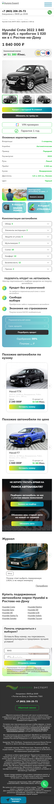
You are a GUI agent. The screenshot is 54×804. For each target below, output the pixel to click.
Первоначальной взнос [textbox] (19, 320)
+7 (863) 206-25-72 (14, 11)
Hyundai (19, 19)
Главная (5, 19)
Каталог (12, 19)
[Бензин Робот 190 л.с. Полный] (27, 376)
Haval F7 (14, 452)
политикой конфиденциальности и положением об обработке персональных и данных (26, 669)
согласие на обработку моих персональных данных (27, 672)
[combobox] (27, 320)
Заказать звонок (36, 197)
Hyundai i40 (7, 613)
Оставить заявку (27, 407)
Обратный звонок (27, 707)
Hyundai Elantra (35, 607)
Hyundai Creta (8, 607)
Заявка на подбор (27, 504)
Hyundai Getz (8, 610)
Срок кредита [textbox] (15, 326)
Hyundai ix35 (33, 613)
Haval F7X (15, 391)
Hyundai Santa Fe (10, 615)
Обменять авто (27, 523)
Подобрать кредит (27, 332)
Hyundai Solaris (35, 615)
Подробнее (42, 585)
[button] (49, 77)
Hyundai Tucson (35, 618)
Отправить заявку (27, 663)
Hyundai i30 (33, 610)
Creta (26, 19)
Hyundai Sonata (9, 618)
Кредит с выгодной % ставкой (27, 109)
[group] (27, 76)
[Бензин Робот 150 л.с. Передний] (27, 437)
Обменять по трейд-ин (27, 116)
